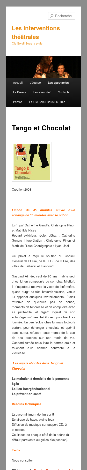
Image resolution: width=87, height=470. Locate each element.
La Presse (19, 92)
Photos (17, 102)
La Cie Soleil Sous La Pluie (47, 102)
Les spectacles (58, 82)
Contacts (63, 92)
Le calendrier (42, 92)
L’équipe (35, 82)
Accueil (18, 82)
